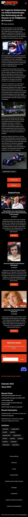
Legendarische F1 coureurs (9, 171)
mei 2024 (20, 438)
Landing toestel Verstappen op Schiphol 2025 (13, 398)
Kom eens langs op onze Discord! (10, 376)
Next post (14, 185)
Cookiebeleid (14, 493)
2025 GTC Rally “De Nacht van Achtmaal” (12, 407)
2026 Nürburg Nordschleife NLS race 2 (11, 395)
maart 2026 (5, 429)
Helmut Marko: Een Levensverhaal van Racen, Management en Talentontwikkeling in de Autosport (14, 212)
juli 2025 (5, 432)
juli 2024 (5, 438)
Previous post (14, 179)
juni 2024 (12, 438)
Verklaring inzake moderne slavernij (14, 481)
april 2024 (5, 441)
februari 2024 (6, 444)
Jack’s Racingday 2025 (7, 400)
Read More (14, 235)
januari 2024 (15, 444)
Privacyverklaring (14, 456)
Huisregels (14, 487)
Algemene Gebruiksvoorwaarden (14, 500)
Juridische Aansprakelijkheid (14, 506)
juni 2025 (12, 432)
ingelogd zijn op (12, 346)
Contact (14, 469)
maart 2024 (13, 441)
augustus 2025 (15, 429)
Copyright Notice (14, 475)
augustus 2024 (16, 435)
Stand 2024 (6, 387)
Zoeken (4, 356)
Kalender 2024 (7, 384)
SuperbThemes (23, 514)
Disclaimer (14, 462)
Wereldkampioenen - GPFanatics (9, 413)
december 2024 (6, 435)
